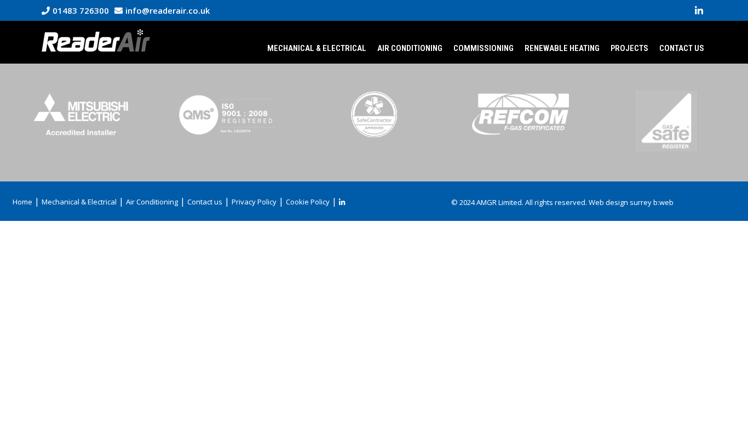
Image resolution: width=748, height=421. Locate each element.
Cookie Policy (308, 202)
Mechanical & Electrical (316, 48)
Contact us (681, 48)
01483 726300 (81, 10)
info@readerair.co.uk (167, 10)
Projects (629, 48)
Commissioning (483, 48)
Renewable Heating (562, 48)
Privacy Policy (254, 202)
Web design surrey (620, 202)
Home (22, 202)
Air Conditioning (409, 48)
